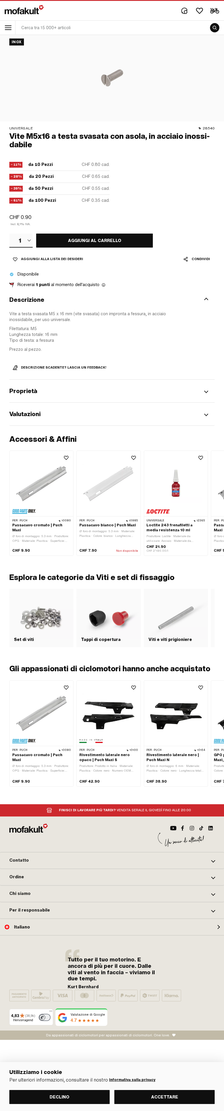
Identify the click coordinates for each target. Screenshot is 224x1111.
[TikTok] (201, 828)
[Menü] (50, 1012)
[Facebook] (182, 828)
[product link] (41, 503)
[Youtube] (173, 828)
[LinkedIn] (210, 828)
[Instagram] (192, 828)
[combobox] (21, 241)
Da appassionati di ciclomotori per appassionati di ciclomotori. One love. (108, 1035)
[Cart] (215, 11)
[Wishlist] (199, 11)
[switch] (44, 1017)
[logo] (24, 9)
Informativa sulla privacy (132, 1080)
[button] (112, 299)
